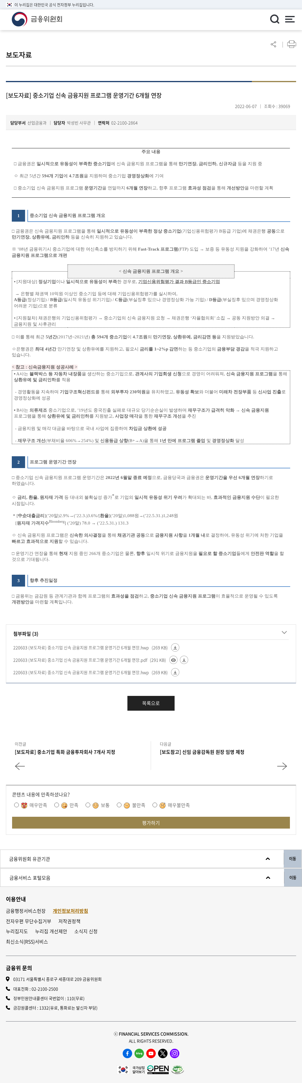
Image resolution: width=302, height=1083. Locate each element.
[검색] (274, 19)
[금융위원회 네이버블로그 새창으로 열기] (139, 1053)
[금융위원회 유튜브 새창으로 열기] (151, 1053)
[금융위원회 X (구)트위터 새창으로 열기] (163, 1053)
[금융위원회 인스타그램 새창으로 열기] (174, 1053)
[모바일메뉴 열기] (289, 20)
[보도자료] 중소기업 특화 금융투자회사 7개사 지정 (65, 751)
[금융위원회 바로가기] (37, 18)
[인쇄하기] (291, 44)
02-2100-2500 (45, 989)
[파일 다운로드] (175, 647)
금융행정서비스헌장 (26, 911)
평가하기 (151, 822)
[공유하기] (273, 44)
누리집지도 (17, 931)
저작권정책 (69, 921)
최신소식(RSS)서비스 (27, 942)
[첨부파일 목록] (284, 632)
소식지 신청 (86, 931)
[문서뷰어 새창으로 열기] (173, 660)
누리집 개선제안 (51, 931)
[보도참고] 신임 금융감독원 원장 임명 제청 (202, 751)
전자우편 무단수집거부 (28, 921)
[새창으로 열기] (130, 1068)
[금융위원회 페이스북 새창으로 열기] (127, 1053)
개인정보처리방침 (70, 911)
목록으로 (151, 703)
